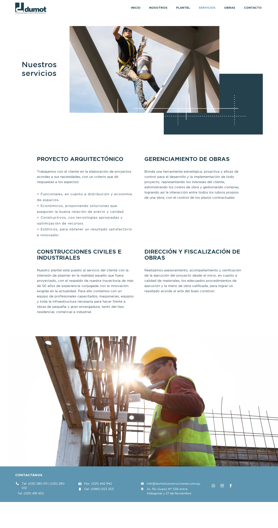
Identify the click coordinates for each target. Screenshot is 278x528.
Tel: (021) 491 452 (30, 493)
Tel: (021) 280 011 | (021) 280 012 (43, 486)
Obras (229, 8)
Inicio (136, 8)
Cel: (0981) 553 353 (99, 489)
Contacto (253, 8)
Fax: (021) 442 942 (98, 483)
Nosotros (158, 8)
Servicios (207, 8)
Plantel (183, 8)
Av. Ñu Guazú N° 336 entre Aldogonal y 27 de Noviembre (169, 491)
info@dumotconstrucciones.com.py (173, 483)
